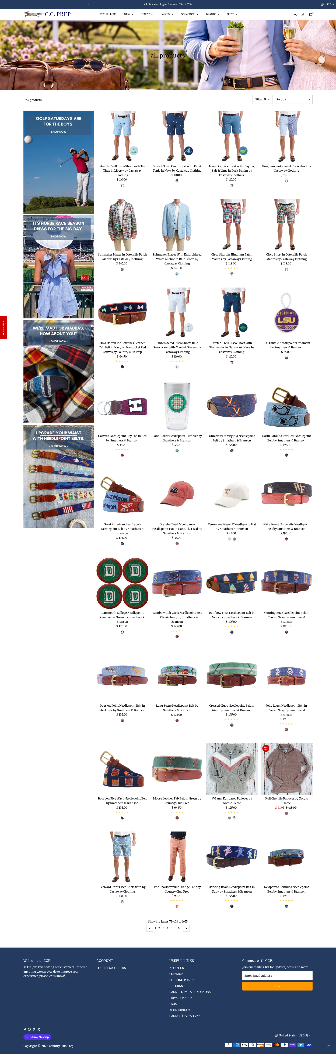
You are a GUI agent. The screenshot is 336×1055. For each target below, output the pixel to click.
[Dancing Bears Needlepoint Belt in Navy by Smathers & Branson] (232, 857)
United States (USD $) (293, 1035)
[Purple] (286, 358)
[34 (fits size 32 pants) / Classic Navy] (286, 729)
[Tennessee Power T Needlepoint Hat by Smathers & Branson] (232, 495)
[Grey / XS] (286, 813)
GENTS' (145, 14)
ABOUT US (176, 968)
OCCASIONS (188, 14)
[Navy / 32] (177, 181)
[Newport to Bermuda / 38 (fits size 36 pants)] (286, 906)
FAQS (173, 1004)
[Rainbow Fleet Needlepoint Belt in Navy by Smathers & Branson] (232, 583)
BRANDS (211, 14)
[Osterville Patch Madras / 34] (286, 269)
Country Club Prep (61, 1046)
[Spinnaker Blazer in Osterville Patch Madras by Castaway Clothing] (122, 225)
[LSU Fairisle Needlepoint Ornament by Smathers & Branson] (287, 313)
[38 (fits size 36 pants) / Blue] (122, 720)
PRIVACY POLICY (180, 998)
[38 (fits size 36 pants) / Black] (286, 539)
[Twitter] (39, 1029)
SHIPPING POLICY (181, 980)
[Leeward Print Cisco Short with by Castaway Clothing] (122, 857)
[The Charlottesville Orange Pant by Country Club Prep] (177, 857)
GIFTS (231, 14)
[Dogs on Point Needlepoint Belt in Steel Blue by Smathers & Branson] (122, 676)
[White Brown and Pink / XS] (234, 818)
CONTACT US (178, 974)
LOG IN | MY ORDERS (111, 968)
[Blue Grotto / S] (177, 274)
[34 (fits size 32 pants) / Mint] (232, 725)
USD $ (328, 4)
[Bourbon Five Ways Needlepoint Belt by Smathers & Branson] (122, 769)
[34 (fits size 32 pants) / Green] (177, 818)
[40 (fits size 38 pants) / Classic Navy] (286, 632)
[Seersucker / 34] (177, 367)
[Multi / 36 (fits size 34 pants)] (122, 543)
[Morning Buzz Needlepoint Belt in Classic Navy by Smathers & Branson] (287, 583)
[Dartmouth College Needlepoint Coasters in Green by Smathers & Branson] (122, 583)
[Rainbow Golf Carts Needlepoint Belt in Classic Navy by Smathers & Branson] (177, 583)
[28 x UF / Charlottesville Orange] (177, 906)
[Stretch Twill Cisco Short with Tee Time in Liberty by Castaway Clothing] (122, 137)
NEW (127, 14)
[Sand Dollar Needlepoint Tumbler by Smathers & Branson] (177, 406)
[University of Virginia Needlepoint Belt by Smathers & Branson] (232, 406)
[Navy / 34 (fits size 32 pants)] (232, 632)
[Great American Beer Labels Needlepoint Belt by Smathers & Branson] (122, 495)
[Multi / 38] (177, 720)
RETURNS (176, 986)
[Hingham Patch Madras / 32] (232, 274)
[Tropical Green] (177, 450)
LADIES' (165, 14)
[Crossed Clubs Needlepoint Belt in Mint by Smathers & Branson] (232, 676)
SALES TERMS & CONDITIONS (190, 992)
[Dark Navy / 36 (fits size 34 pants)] (122, 818)
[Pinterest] (34, 1029)
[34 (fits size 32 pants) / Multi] (232, 906)
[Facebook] (25, 1029)
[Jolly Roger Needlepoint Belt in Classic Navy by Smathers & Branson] (287, 676)
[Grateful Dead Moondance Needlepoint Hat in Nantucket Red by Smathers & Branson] (177, 495)
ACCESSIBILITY (180, 1010)
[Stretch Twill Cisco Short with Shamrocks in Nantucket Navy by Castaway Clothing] (232, 313)
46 (179, 928)
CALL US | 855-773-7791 (185, 1016)
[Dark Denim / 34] (232, 185)
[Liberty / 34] (122, 185)
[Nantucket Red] (177, 543)
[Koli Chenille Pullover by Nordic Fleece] (287, 769)
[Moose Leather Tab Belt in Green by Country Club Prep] (177, 769)
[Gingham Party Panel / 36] (286, 181)
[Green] (122, 632)
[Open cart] (311, 14)
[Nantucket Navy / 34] (232, 362)
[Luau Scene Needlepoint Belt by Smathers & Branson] (177, 676)
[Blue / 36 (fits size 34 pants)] (286, 455)
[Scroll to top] (329, 1045)
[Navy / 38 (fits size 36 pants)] (122, 367)
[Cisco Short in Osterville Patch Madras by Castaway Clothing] (287, 225)
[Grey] (234, 539)
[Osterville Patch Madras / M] (122, 269)
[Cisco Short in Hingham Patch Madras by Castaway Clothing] (232, 225)
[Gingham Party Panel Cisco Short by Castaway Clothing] (287, 137)
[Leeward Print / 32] (122, 902)
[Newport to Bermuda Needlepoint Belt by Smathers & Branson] (287, 857)
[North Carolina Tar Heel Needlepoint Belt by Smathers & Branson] (287, 406)
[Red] (122, 455)
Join (277, 986)
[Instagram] (29, 1029)
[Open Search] (295, 14)
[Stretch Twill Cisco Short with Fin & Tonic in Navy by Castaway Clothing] (177, 137)
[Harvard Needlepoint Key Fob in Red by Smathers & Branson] (122, 406)
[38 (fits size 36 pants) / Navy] (177, 636)
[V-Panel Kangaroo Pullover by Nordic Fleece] (232, 769)
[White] (229, 539)
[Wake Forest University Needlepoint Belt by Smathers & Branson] (287, 495)
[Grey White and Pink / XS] (229, 818)
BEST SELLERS (107, 14)
